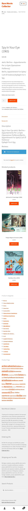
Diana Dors (6, 308)
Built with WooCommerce (8, 502)
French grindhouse (9, 377)
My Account (4, 508)
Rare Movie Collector (7, 5)
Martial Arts (6, 321)
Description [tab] (5, 116)
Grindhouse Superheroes (9, 316)
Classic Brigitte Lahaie (8, 303)
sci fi (10, 392)
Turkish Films (6, 349)
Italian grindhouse (15, 384)
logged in (12, 160)
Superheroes (6, 344)
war (24, 398)
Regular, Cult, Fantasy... (12, 11)
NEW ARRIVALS (6, 326)
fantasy (21, 375)
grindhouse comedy (17, 380)
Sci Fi (4, 336)
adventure (6, 109)
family (16, 375)
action (4, 366)
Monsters (19, 386)
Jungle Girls (22, 384)
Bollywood (13, 368)
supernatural (13, 395)
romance (5, 392)
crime (11, 371)
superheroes (5, 396)
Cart (21, 507)
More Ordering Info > (10, 476)
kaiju (3, 386)
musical (7, 389)
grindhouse (6, 380)
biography (9, 368)
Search (14, 508)
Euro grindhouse (11, 374)
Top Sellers (6, 346)
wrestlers (10, 400)
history (3, 384)
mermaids (14, 386)
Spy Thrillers (20, 109)
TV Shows (5, 351)
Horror (4, 318)
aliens (19, 366)
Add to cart (12, 100)
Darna (4, 305)
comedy (5, 371)
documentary (17, 371)
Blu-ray (5, 300)
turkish (24, 395)
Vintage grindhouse (18, 398)
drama (11, 109)
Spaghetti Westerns (8, 338)
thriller (19, 395)
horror (9, 383)
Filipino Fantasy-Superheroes (10, 313)
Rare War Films (6, 331)
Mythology (5, 323)
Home (4, 11)
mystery (15, 109)
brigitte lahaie (19, 368)
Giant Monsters (19, 377)
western (4, 400)
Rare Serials (6, 328)
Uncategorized (6, 354)
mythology (18, 389)
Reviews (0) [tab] (4, 121)
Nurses (22, 389)
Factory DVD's (6, 311)
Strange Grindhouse (8, 341)
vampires (10, 398)
